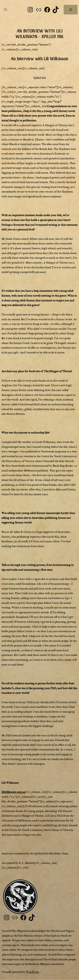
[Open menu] (5, 9)
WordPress (32, 972)
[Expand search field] (70, 9)
